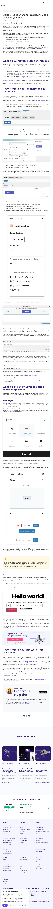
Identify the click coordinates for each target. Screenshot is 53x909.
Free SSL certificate (24, 836)
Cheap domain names (25, 829)
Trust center (5, 879)
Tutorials (5, 11)
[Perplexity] (21, 23)
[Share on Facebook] (26, 716)
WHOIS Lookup (23, 833)
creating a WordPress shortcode (32, 76)
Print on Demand (40, 838)
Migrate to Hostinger (41, 849)
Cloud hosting (6, 836)
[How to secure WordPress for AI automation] (43, 753)
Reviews (4, 861)
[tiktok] (46, 888)
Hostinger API (39, 851)
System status (6, 877)
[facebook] (29, 888)
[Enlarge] (48, 113)
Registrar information (41, 891)
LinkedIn (27, 703)
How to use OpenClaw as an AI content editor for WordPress (26, 770)
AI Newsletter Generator (41, 844)
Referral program (6, 868)
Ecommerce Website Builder (42, 831)
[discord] (49, 888)
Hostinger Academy (40, 864)
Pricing (4, 859)
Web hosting (5, 825)
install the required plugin (36, 95)
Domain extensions (24, 840)
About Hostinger (23, 859)
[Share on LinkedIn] (29, 716)
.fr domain (22, 842)
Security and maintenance (42, 766)
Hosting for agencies (7, 840)
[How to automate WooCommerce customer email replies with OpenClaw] (10, 753)
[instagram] (32, 888)
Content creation (20, 11)
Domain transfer (23, 838)
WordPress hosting (17, 626)
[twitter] (36, 888)
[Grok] (19, 23)
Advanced (21, 766)
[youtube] (39, 888)
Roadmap (5, 872)
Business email (6, 833)
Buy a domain (23, 827)
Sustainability (23, 872)
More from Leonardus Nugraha (14, 708)
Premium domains (24, 847)
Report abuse (39, 868)
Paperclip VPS (6, 849)
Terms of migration (7, 875)
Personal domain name (25, 844)
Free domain (22, 831)
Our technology (23, 861)
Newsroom (22, 864)
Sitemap (5, 881)
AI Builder (38, 825)
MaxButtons (42, 100)
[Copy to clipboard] (21, 716)
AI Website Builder (40, 829)
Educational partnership (8, 866)
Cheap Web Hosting (7, 853)
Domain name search (24, 825)
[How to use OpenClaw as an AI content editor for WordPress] (26, 753)
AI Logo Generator (40, 847)
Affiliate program (6, 864)
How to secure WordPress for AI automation (41, 770)
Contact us (39, 866)
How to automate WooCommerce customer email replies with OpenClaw (10, 771)
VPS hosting (5, 829)
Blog (21, 868)
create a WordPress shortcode (30, 661)
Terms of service (31, 891)
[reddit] (42, 888)
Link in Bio (38, 840)
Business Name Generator (42, 842)
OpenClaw (5, 847)
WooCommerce (6, 766)
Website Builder (39, 827)
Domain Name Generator (42, 836)
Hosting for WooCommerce (9, 838)
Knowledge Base (40, 861)
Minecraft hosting (7, 842)
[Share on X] (24, 716)
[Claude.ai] (14, 23)
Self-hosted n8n (6, 831)
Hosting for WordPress (8, 827)
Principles (22, 875)
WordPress (11, 11)
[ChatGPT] (11, 23)
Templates (38, 833)
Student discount (24, 870)
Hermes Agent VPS (7, 844)
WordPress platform (10, 80)
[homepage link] (2, 2)
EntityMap (5, 883)
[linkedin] (26, 888)
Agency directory (7, 870)
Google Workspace (7, 851)
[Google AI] (16, 23)
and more (38, 894)
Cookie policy (20, 901)
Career (21, 866)
